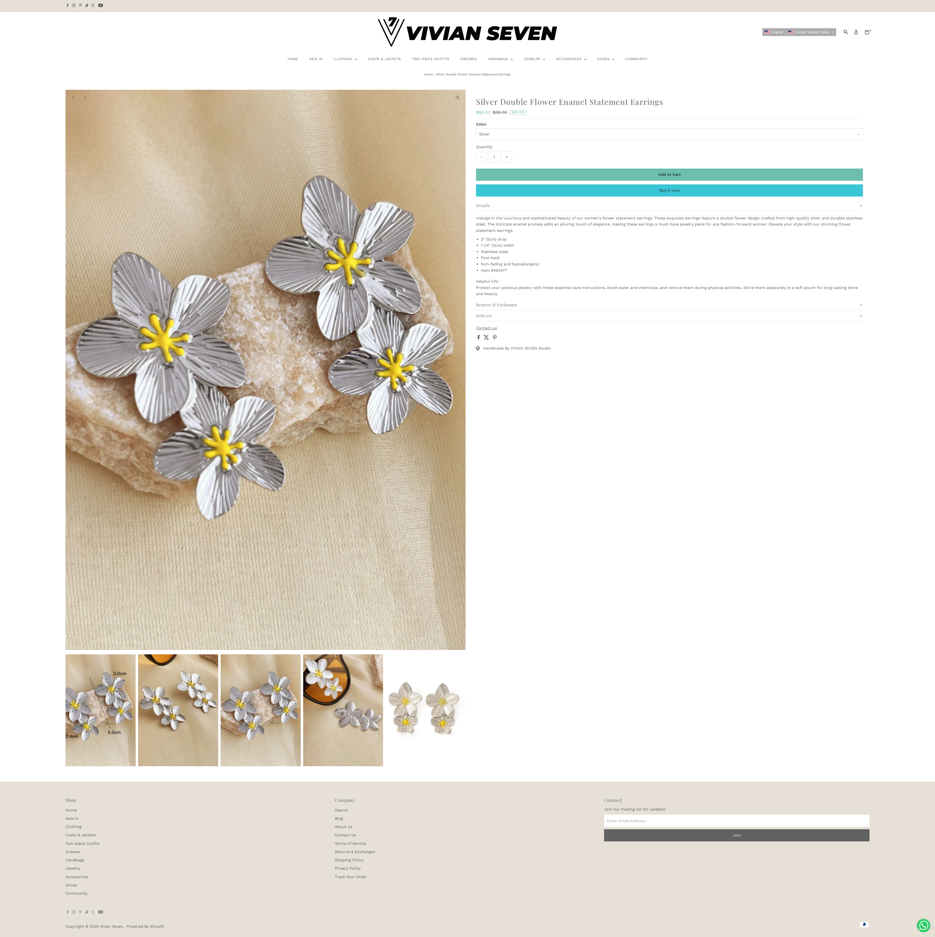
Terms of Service (350, 843)
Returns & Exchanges (355, 851)
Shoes (604, 59)
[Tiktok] (86, 6)
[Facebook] (67, 6)
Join (737, 835)
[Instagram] (74, 6)
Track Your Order (351, 876)
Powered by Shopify (145, 926)
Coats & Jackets (384, 59)
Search (341, 810)
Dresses (468, 59)
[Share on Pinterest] (495, 338)
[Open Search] (846, 32)
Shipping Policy (349, 860)
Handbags (498, 59)
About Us (343, 826)
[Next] (85, 97)
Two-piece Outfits (430, 59)
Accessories (569, 59)
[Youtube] (100, 6)
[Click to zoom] (457, 97)
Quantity (484, 146)
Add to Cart (669, 174)
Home (293, 59)
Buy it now (670, 190)
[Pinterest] (80, 6)
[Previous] (73, 97)
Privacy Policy (348, 868)
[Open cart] (867, 32)
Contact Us (345, 835)
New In (316, 59)
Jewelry (533, 59)
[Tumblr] (93, 6)
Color (481, 124)
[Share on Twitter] (487, 338)
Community (636, 59)
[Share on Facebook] (479, 338)
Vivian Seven (111, 926)
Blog (339, 818)
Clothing (343, 59)
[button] (799, 32)
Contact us (486, 328)
